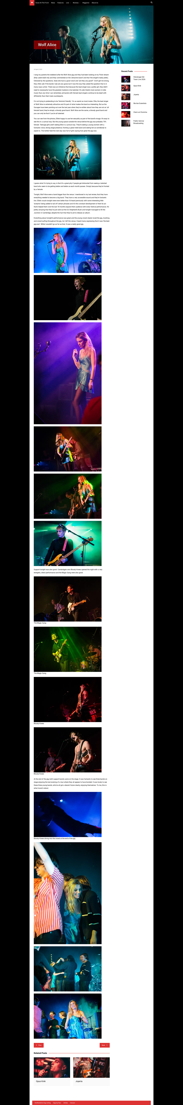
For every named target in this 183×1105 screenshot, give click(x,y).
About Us (95, 3)
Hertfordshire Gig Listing (43, 1103)
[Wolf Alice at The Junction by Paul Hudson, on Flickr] (68, 157)
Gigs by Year (57, 1103)
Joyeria (79, 1081)
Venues (72, 1103)
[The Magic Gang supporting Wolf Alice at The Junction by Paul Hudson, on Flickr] (68, 599)
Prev (40, 1045)
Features (60, 3)
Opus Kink (41, 1081)
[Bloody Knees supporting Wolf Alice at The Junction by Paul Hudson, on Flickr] (68, 699)
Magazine (85, 3)
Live (67, 3)
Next (103, 1045)
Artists (66, 1103)
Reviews (76, 3)
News (53, 3)
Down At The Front (42, 3)
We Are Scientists (139, 103)
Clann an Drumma (140, 112)
